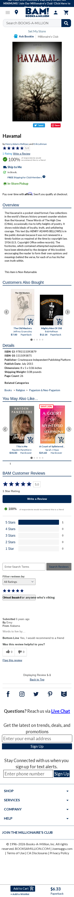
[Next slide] (67, 312)
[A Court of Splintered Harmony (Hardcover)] (52, 425)
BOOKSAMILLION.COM (32, 848)
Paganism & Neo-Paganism (44, 390)
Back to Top (37, 679)
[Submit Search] (66, 23)
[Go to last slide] (6, 312)
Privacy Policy (59, 853)
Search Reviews (59, 566)
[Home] (37, 12)
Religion (20, 390)
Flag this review (12, 660)
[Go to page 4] (39, 339)
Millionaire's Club (48, 36)
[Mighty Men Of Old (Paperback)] (51, 310)
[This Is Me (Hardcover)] (21, 425)
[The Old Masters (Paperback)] (22, 307)
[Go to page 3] (37, 339)
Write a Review (21, 153)
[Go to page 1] (31, 339)
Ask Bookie (26, 36)
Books (8, 390)
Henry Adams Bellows (17, 143)
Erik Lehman (40, 143)
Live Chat (60, 711)
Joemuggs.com (62, 848)
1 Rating (7, 153)
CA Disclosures (37, 853)
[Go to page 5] (42, 339)
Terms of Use (16, 853)
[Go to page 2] (34, 339)
